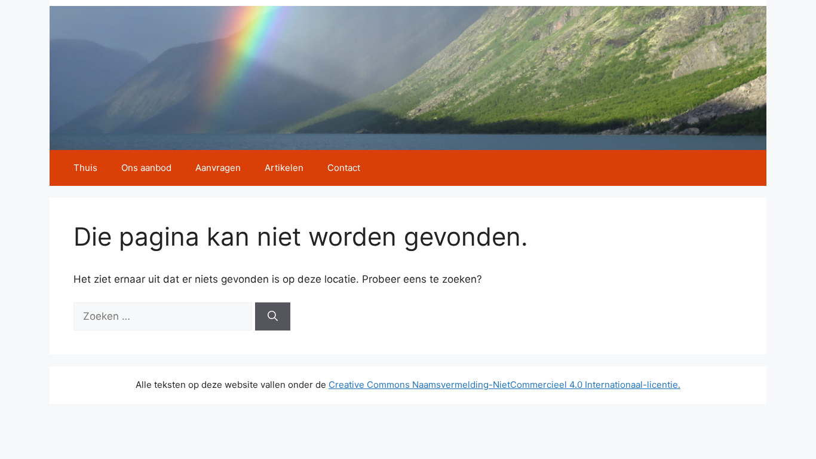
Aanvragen (218, 167)
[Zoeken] (272, 316)
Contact (343, 167)
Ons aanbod (146, 167)
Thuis (85, 167)
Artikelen (284, 167)
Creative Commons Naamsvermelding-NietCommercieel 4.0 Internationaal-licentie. (504, 384)
